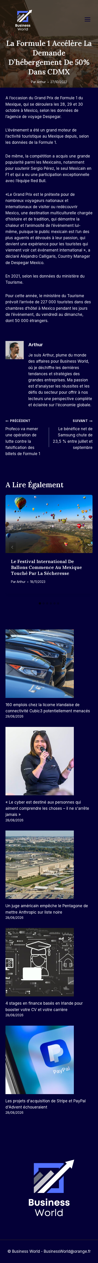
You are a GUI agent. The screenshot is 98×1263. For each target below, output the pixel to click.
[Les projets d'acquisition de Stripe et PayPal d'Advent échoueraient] (49, 1060)
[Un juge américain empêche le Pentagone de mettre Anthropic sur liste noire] (49, 865)
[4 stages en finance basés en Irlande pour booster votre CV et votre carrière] (49, 962)
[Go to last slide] (12, 547)
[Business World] (23, 20)
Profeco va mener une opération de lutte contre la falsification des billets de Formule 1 (22, 437)
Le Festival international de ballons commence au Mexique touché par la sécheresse (46, 567)
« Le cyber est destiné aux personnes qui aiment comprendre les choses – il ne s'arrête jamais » (47, 808)
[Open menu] (89, 19)
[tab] (40, 603)
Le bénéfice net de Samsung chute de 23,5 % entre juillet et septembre (73, 434)
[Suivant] (85, 547)
